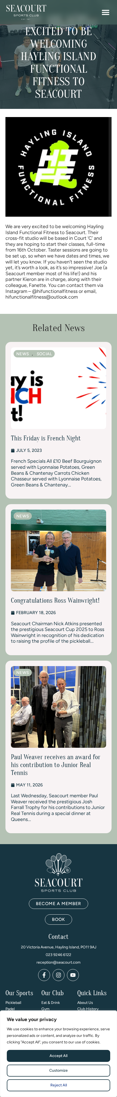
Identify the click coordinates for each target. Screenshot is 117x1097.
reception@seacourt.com (58, 962)
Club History (87, 1009)
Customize (58, 1070)
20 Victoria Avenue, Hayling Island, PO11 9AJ (58, 947)
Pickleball (13, 1002)
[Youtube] (73, 975)
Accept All (58, 1055)
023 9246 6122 (58, 954)
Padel (10, 1009)
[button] (105, 12)
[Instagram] (58, 975)
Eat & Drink (50, 1002)
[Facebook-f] (44, 975)
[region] (58, 1053)
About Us (85, 1002)
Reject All (58, 1085)
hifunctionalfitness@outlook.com (41, 297)
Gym (45, 1009)
